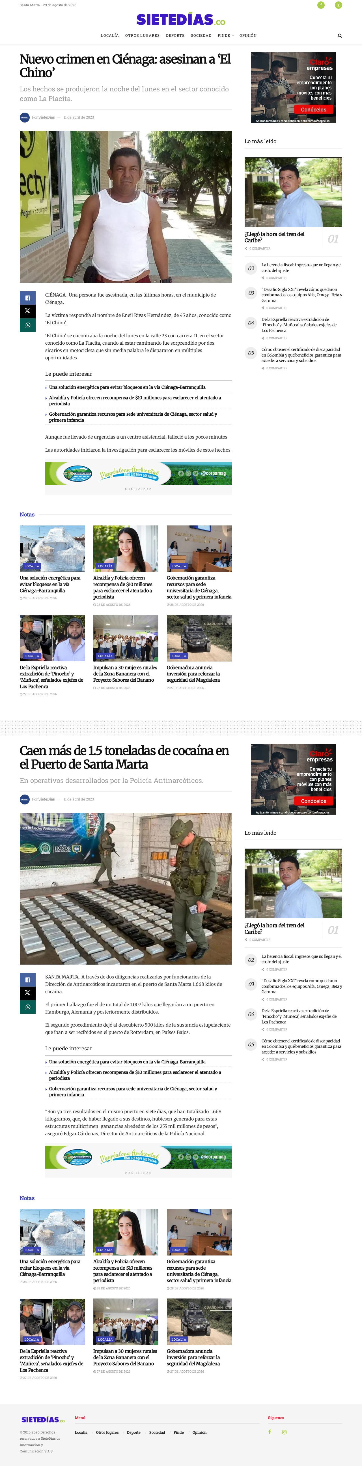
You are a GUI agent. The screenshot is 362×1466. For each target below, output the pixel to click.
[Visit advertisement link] (138, 473)
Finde (224, 35)
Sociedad (201, 35)
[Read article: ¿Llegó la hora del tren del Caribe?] (293, 192)
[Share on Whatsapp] (28, 325)
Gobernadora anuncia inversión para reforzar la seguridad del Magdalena (193, 674)
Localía (110, 35)
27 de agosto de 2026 (39, 694)
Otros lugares (142, 35)
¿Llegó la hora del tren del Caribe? (274, 237)
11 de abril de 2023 (79, 117)
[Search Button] (340, 35)
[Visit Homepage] (181, 18)
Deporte (175, 35)
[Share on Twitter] (28, 311)
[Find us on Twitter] (329, 5)
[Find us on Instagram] (338, 5)
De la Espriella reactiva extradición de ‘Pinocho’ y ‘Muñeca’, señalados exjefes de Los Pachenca (299, 325)
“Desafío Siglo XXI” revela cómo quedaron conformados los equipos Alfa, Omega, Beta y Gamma (302, 295)
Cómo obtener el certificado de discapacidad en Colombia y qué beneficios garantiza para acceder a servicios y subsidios (301, 355)
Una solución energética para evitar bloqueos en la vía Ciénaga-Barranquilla (127, 387)
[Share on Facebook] (28, 298)
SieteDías (46, 117)
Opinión (248, 35)
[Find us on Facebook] (321, 5)
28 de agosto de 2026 (39, 598)
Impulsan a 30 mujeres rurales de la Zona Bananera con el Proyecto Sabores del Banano (125, 674)
